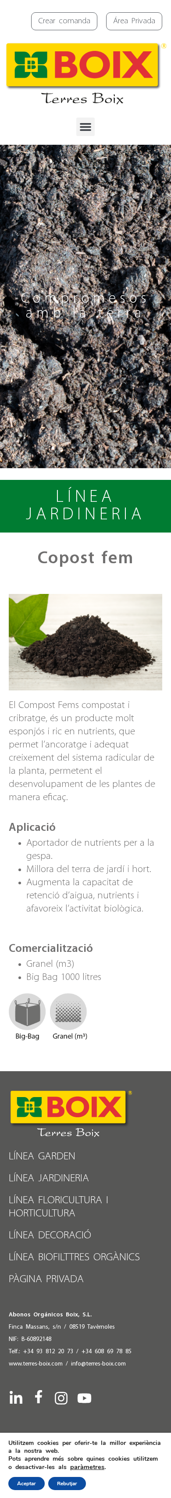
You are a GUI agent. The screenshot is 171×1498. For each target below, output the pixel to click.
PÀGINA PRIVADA (46, 1279)
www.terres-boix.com (36, 1364)
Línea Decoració (50, 1235)
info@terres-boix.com (98, 1364)
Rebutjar (67, 1483)
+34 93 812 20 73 (48, 1351)
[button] (85, 127)
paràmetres (87, 1467)
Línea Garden (42, 1156)
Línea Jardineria (49, 1178)
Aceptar (26, 1483)
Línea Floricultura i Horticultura (58, 1207)
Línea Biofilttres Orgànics (74, 1257)
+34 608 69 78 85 (107, 1351)
